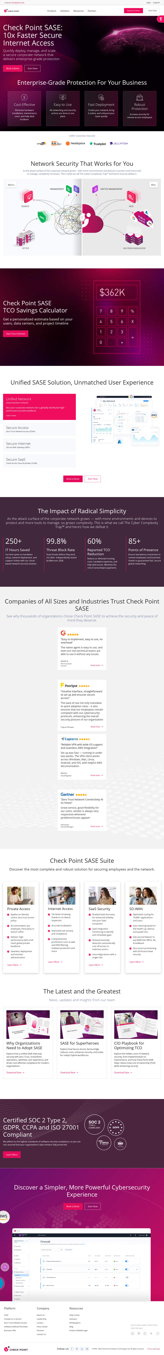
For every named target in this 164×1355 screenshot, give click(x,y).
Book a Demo (12, 68)
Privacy (150, 1349)
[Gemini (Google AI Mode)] (151, 1334)
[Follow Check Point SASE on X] (77, 1349)
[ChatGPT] (132, 1334)
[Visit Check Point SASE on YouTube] (87, 1349)
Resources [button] (79, 10)
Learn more (11, 415)
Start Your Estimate (15, 333)
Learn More (12, 965)
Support (156, 2)
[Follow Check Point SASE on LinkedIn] (82, 1349)
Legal (158, 1349)
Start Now (152, 10)
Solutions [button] (64, 10)
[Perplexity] (145, 1334)
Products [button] (51, 10)
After (153, 184)
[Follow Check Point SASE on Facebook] (72, 1349)
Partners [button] (92, 10)
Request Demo (133, 10)
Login (148, 2)
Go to (15, 2)
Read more (95, 726)
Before (11, 184)
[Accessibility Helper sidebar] (160, 19)
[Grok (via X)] (158, 1334)
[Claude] (138, 1334)
